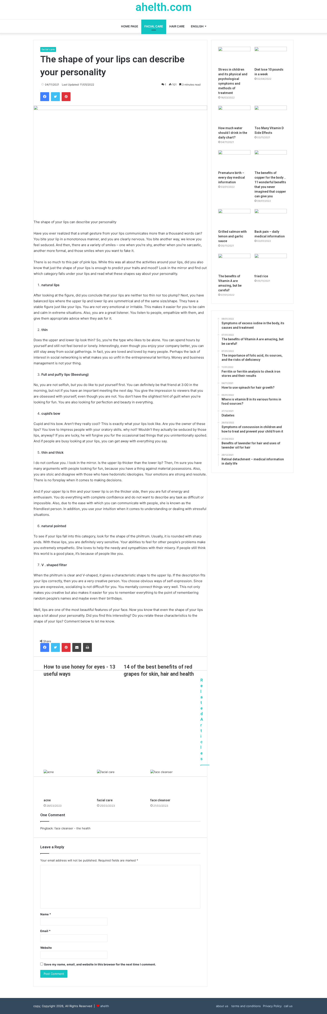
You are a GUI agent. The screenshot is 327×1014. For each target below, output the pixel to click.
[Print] (87, 647)
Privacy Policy (272, 1006)
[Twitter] (55, 96)
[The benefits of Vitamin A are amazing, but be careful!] (234, 263)
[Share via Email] (76, 647)
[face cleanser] (173, 783)
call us (288, 1006)
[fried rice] (270, 263)
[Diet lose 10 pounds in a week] (270, 56)
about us (222, 1006)
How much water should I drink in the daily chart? (232, 132)
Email (45, 931)
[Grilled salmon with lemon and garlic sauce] (234, 218)
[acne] (67, 783)
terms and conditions (245, 1006)
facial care (153, 26)
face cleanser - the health (72, 828)
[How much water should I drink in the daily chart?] (234, 115)
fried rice (261, 276)
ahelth (104, 1006)
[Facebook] (44, 96)
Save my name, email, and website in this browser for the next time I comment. (100, 964)
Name (45, 914)
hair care (177, 26)
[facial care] (120, 783)
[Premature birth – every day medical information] (234, 159)
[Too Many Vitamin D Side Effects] (270, 115)
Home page (129, 26)
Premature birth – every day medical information (231, 177)
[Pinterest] (66, 96)
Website (46, 947)
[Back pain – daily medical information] (270, 218)
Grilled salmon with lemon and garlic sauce (232, 236)
